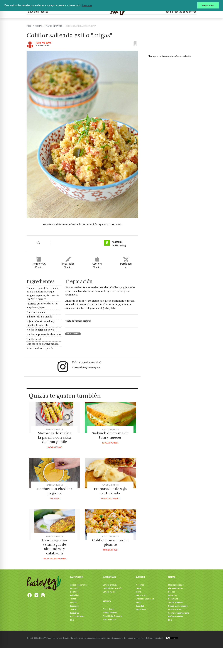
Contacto (74, 588)
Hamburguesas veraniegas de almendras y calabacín (54, 547)
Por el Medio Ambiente (112, 616)
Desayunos (173, 599)
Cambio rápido (109, 592)
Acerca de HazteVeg (79, 585)
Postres (171, 592)
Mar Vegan (54, 498)
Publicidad (74, 595)
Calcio (138, 588)
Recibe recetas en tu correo (180, 11)
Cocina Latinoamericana (178, 613)
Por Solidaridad (109, 619)
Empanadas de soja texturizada (110, 491)
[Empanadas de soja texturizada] (110, 473)
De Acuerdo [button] (208, 5)
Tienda (73, 599)
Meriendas (172, 595)
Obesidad (140, 606)
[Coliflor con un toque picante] (110, 524)
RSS (72, 620)
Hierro (138, 592)
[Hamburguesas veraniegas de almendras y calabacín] (54, 524)
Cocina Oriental (174, 609)
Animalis (74, 602)
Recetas (38, 26)
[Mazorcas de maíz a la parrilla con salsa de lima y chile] (54, 417)
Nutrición (140, 577)
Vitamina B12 (141, 595)
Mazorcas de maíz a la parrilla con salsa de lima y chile (54, 437)
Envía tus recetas (175, 616)
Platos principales (176, 585)
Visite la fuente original (78, 320)
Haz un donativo (77, 616)
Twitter (73, 609)
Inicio (29, 26)
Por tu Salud (108, 609)
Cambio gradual (110, 585)
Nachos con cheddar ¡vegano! (54, 491)
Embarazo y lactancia (145, 599)
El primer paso (109, 577)
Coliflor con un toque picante (110, 542)
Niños (138, 602)
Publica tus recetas (37, 11)
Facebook (74, 606)
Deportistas (141, 609)
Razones (107, 601)
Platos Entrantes (54, 26)
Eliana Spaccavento (110, 498)
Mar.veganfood (110, 550)
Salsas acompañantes (178, 606)
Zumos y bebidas (175, 602)
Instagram (74, 613)
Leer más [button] (87, 5)
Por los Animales (110, 612)
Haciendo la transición (112, 588)
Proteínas (140, 585)
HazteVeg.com (76, 577)
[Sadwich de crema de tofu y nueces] (110, 417)
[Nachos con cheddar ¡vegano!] (54, 473)
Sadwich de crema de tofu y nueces (110, 435)
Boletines (74, 592)
